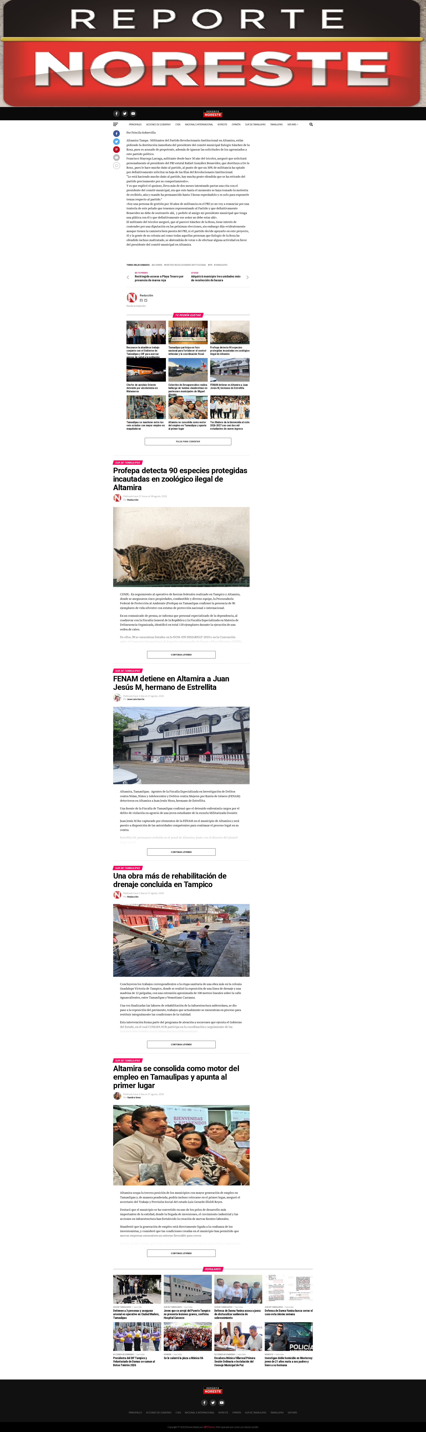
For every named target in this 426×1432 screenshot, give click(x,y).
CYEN (177, 124)
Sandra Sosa (134, 1097)
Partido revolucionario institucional (185, 265)
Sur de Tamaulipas (255, 124)
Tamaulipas (276, 124)
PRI (210, 265)
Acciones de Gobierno (158, 124)
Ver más (291, 124)
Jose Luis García (135, 699)
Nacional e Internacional (199, 124)
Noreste (222, 124)
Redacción (146, 295)
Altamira (157, 265)
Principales (135, 124)
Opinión (236, 124)
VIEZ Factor (209, 1427)
